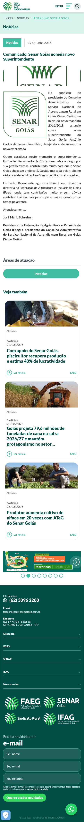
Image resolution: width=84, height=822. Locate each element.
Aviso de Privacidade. (38, 789)
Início (9, 18)
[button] (76, 562)
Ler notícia (19, 372)
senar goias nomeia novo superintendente (51, 18)
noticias (23, 18)
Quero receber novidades (24, 797)
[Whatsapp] (71, 809)
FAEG (73, 372)
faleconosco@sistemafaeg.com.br (21, 611)
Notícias (41, 273)
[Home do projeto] (16, 6)
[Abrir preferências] (6, 815)
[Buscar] (77, 6)
